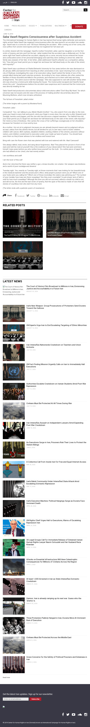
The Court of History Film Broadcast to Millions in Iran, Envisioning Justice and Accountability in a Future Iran (55, 287)
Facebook (20, 196)
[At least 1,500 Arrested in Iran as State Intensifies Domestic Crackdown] (14, 586)
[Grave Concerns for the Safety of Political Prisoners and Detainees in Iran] (14, 664)
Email (67, 196)
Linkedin (56, 196)
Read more (6, 677)
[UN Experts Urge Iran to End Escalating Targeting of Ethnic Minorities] (23, 255)
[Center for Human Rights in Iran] (11, 15)
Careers (8, 30)
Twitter (32, 196)
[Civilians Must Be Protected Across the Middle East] (14, 645)
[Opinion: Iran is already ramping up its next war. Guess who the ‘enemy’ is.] (14, 606)
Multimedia (59, 26)
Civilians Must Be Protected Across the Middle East (48, 637)
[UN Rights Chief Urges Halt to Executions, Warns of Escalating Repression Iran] (14, 528)
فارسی (5, 2)
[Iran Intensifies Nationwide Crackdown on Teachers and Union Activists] (14, 352)
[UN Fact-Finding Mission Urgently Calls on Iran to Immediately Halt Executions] (14, 371)
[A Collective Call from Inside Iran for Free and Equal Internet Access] (14, 469)
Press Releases (19, 26)
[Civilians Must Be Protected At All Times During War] (14, 410)
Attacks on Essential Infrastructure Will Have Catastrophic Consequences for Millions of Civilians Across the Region (51, 560)
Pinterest (44, 196)
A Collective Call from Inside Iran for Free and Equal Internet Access (56, 462)
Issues (32, 26)
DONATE (79, 26)
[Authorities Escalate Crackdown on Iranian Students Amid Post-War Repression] (14, 391)
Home (6, 26)
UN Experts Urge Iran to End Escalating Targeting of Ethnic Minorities (56, 325)
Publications (46, 26)
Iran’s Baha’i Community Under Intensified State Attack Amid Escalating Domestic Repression (52, 482)
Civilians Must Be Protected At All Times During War (49, 403)
